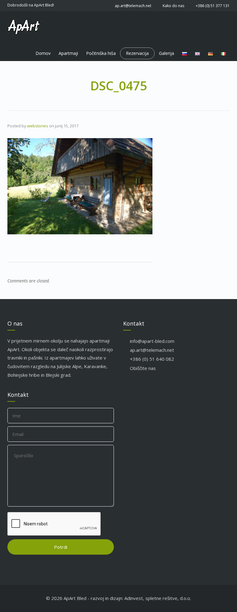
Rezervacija (137, 53)
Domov (43, 53)
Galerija (166, 53)
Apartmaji (68, 53)
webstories (37, 126)
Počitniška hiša (101, 53)
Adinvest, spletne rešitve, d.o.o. (157, 598)
